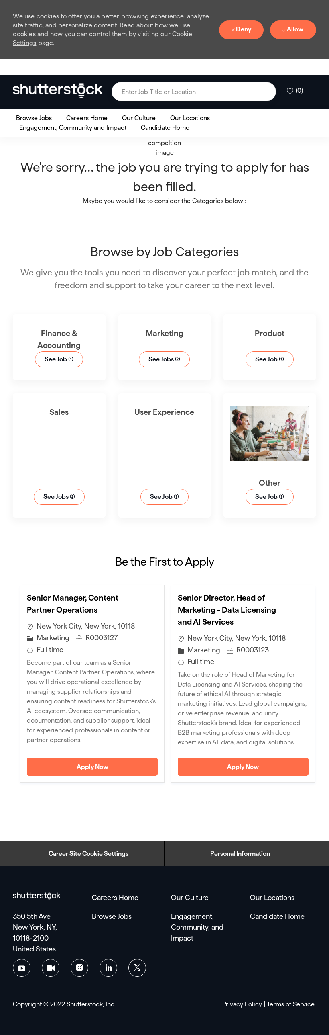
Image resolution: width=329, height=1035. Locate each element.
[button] (267, 91)
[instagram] (79, 968)
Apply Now (117, 766)
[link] (58, 90)
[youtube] (21, 968)
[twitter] (137, 968)
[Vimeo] (50, 968)
